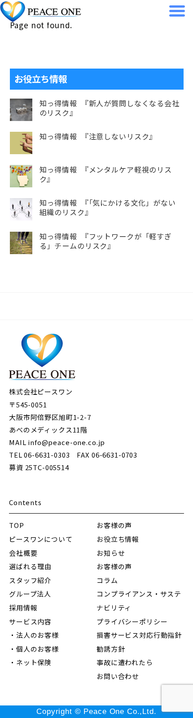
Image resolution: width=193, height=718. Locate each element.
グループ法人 (30, 593)
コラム (107, 580)
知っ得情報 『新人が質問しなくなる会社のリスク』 (109, 108)
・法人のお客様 (34, 635)
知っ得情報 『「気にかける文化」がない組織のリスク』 (107, 207)
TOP (16, 525)
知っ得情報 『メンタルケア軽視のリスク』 (105, 174)
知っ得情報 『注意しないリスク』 (98, 136)
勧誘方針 (110, 648)
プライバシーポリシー (132, 621)
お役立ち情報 (117, 539)
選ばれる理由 (30, 566)
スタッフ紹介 (30, 580)
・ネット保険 (30, 662)
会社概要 (23, 553)
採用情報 (23, 607)
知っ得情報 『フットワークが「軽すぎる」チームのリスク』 (105, 241)
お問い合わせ (117, 676)
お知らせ (110, 553)
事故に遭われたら (124, 662)
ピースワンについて (41, 539)
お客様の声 (114, 525)
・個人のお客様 (34, 648)
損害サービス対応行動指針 (139, 635)
